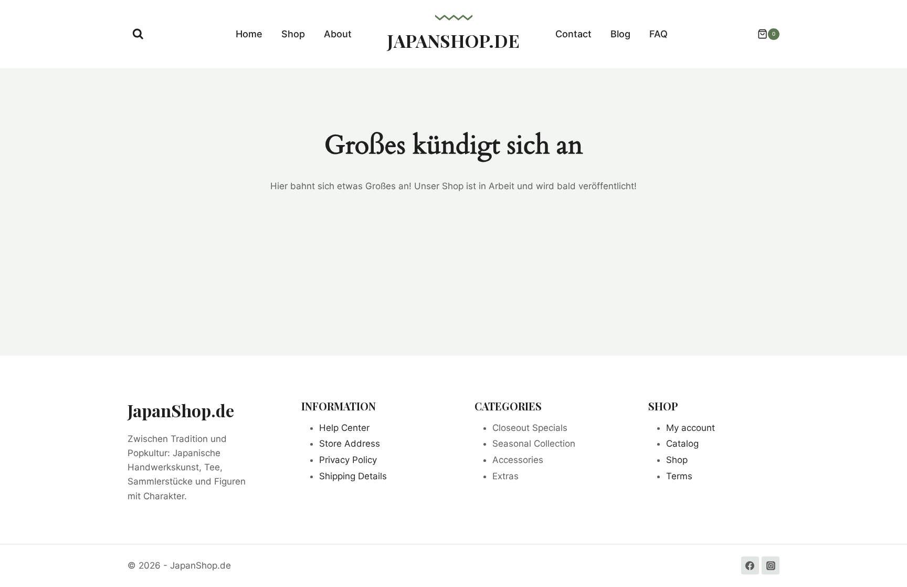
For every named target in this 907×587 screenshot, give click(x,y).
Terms (679, 476)
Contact (573, 33)
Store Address (349, 443)
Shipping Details (353, 476)
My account (690, 428)
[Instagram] (770, 565)
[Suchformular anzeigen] (138, 34)
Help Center (344, 428)
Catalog (682, 443)
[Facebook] (750, 565)
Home (249, 33)
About (338, 33)
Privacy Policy (348, 460)
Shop (293, 33)
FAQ (658, 33)
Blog (620, 33)
